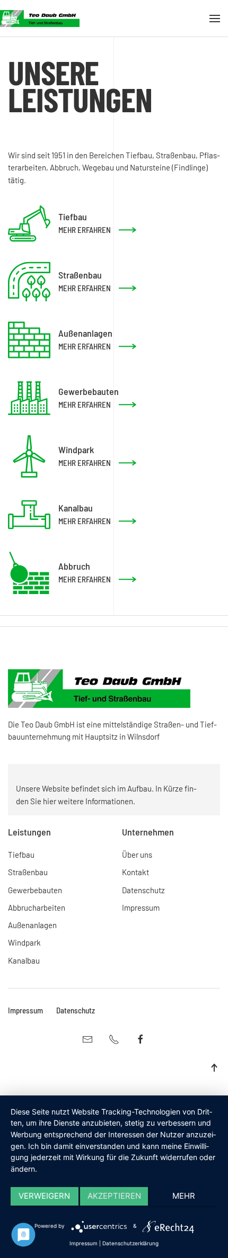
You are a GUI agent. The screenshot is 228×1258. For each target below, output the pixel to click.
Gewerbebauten (35, 890)
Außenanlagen (32, 925)
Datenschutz (143, 890)
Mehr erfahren (84, 230)
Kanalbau (24, 960)
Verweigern (44, 1196)
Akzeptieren (114, 1196)
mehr (183, 1196)
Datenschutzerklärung (130, 1243)
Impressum (141, 907)
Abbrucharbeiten (36, 907)
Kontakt (135, 872)
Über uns (137, 854)
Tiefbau (21, 854)
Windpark (24, 942)
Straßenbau (28, 872)
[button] (214, 18)
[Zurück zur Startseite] (40, 18)
